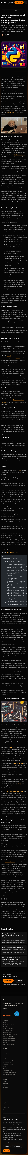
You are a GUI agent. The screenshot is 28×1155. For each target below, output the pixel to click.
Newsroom (5, 1100)
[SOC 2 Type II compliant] (17, 1014)
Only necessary (16, 1146)
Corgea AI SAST (10, 112)
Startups (5, 1068)
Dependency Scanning (8, 1024)
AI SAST (5, 1022)
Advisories (5, 1087)
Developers (6, 1054)
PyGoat (19, 470)
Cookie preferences (8, 1110)
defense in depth (10, 862)
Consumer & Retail (7, 1070)
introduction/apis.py (12, 552)
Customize (6, 1146)
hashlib (9, 356)
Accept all (6, 1150)
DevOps (5, 1056)
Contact (5, 1096)
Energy (4, 1066)
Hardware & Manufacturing (9, 1072)
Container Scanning (8, 1028)
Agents (4, 1058)
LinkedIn (5, 1008)
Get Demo (19, 980)
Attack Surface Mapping (9, 1038)
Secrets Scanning (7, 1032)
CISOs (4, 1051)
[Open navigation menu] (25, 2)
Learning (5, 1081)
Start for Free (19, 2)
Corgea (20, 784)
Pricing (4, 1104)
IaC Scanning (6, 1026)
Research (5, 1083)
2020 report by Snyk (19, 155)
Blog (4, 1085)
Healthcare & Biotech (8, 1064)
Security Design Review (9, 1044)
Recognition (6, 1102)
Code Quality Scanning (8, 1030)
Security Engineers (7, 1053)
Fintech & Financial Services (10, 1060)
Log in (4, 1106)
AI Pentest (5, 1042)
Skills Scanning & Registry (9, 1040)
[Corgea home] (4, 2)
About (4, 1094)
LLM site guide (6, 1108)
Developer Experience (8, 1036)
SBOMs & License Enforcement (10, 1034)
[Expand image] (25, 119)
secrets (18, 358)
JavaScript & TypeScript (9, 1074)
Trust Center (6, 1098)
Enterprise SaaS (7, 1062)
